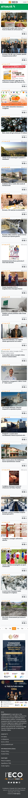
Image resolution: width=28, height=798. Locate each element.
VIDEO (25, 2)
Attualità (5, 11)
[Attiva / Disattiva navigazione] (2, 2)
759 (22, 628)
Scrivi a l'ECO (5, 742)
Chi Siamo (4, 736)
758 (18, 628)
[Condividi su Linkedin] (23, 34)
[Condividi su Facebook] (25, 34)
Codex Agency (5, 766)
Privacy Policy (5, 751)
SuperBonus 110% (6, 763)
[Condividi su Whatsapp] (26, 34)
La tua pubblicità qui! (7, 744)
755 (6, 628)
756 (10, 628)
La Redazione (5, 739)
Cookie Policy (5, 754)
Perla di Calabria (5, 760)
